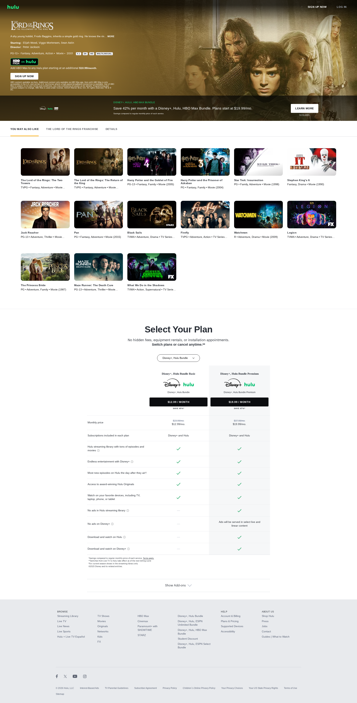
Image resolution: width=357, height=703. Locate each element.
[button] (24, 128)
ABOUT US (268, 611)
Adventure (37, 53)
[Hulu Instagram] (84, 676)
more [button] (111, 36)
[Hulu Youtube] (78, 676)
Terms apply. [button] (148, 558)
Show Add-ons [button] (175, 585)
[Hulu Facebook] (60, 676)
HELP (224, 611)
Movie (60, 53)
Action (49, 53)
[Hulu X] (68, 676)
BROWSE (62, 611)
